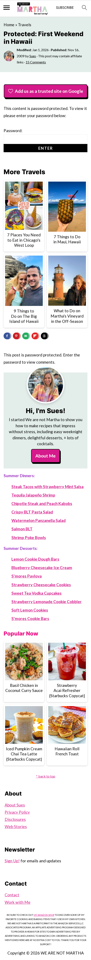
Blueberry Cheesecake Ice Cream (41, 567)
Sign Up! (12, 860)
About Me (45, 456)
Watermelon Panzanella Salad (38, 520)
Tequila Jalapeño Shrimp (33, 495)
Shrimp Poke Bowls (28, 537)
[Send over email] (26, 336)
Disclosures (15, 819)
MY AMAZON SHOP (44, 914)
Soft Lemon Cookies (29, 610)
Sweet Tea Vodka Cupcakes (36, 593)
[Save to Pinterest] (17, 336)
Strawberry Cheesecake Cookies (41, 584)
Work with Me (17, 902)
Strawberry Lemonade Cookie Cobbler (46, 601)
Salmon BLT (22, 528)
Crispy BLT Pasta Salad (32, 511)
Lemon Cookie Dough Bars (35, 559)
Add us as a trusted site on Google (49, 91)
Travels (24, 24)
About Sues (15, 805)
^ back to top (45, 776)
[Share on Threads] (44, 336)
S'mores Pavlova (26, 576)
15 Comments (36, 62)
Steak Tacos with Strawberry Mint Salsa (47, 486)
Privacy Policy (17, 812)
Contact (12, 894)
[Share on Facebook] (7, 336)
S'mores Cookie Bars (30, 618)
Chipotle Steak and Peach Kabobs (41, 503)
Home (9, 24)
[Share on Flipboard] (35, 336)
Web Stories (16, 826)
